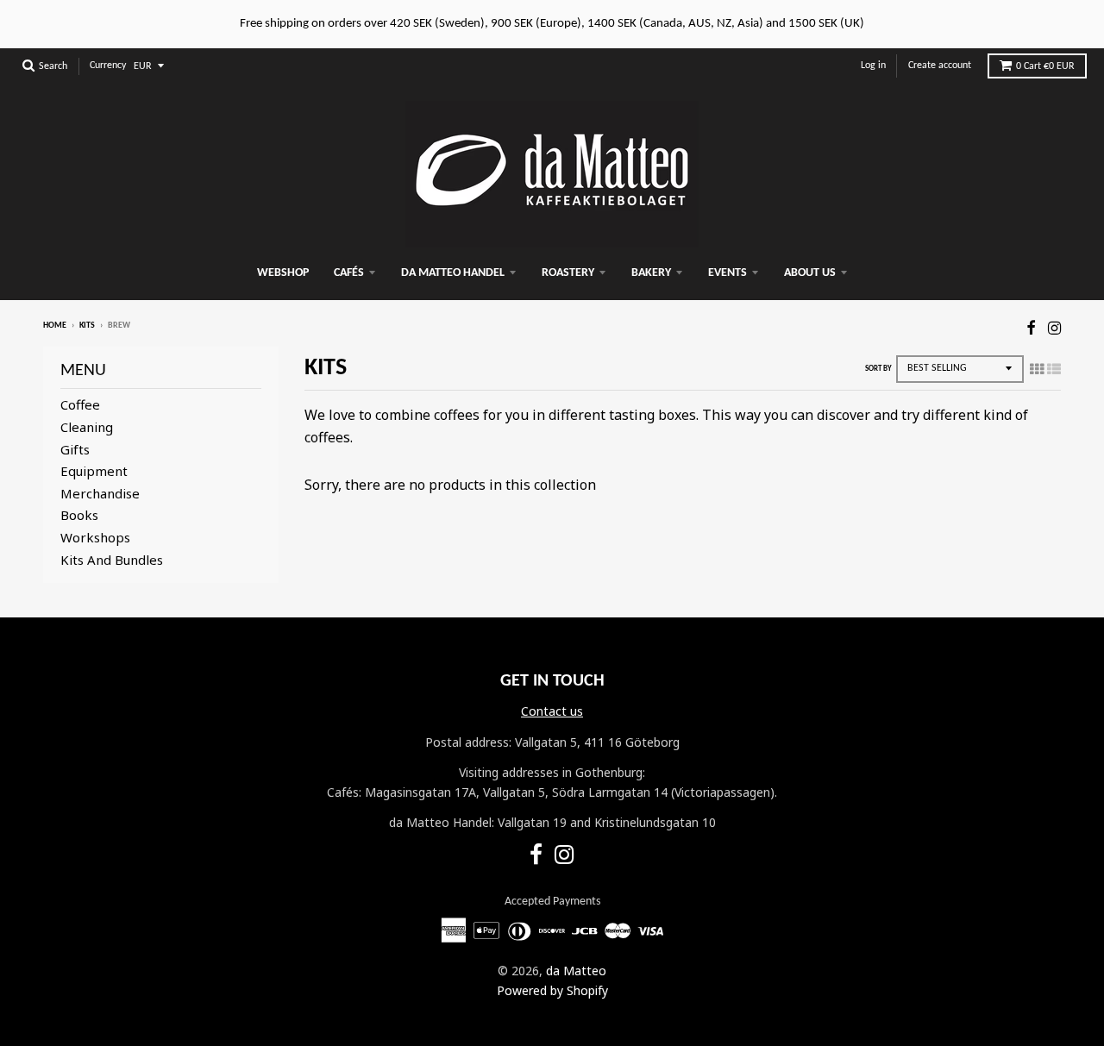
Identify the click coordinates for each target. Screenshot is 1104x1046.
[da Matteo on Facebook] (1031, 327)
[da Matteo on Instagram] (1054, 327)
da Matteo (576, 970)
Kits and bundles (111, 559)
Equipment (94, 470)
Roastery (568, 272)
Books (79, 514)
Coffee (80, 404)
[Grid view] (1037, 369)
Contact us (552, 711)
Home (54, 325)
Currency (108, 65)
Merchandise (100, 493)
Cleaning (86, 426)
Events (727, 272)
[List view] (1054, 369)
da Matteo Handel (453, 272)
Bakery (651, 272)
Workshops (95, 537)
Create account (939, 65)
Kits (87, 325)
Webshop (283, 272)
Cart (1045, 66)
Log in (873, 65)
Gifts (75, 449)
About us (810, 272)
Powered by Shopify (552, 990)
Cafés (349, 272)
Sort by (878, 369)
